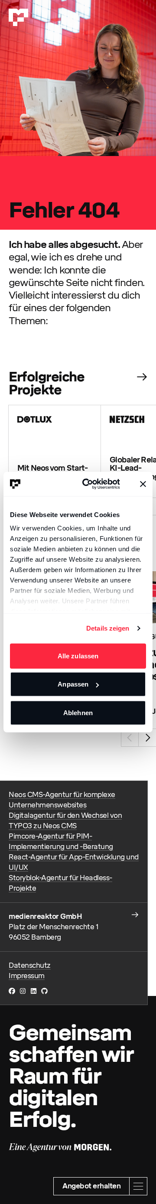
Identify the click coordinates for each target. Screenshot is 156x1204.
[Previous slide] (130, 737)
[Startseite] (18, 17)
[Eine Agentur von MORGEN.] (60, 1147)
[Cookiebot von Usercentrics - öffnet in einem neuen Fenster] (88, 484)
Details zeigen (107, 628)
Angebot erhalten (91, 1186)
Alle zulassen (78, 655)
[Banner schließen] (143, 484)
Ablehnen (78, 712)
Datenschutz (30, 965)
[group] (55, 451)
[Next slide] (147, 737)
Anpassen (73, 684)
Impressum (27, 976)
